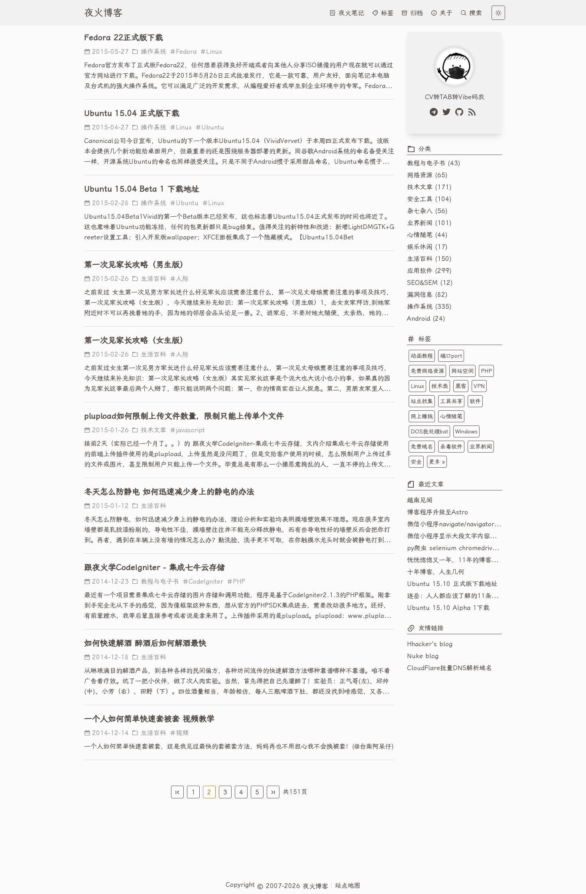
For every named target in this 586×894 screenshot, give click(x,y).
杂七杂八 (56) (427, 211)
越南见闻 (420, 500)
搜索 (474, 13)
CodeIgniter (206, 581)
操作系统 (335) (429, 306)
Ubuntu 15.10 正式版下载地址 (452, 584)
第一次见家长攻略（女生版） (136, 340)
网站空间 (462, 371)
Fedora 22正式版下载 (123, 37)
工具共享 (451, 401)
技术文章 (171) (429, 187)
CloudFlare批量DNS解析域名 (449, 668)
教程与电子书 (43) (433, 163)
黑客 (460, 386)
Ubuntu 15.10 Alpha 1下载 (448, 608)
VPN (479, 386)
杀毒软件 (451, 446)
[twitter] (448, 112)
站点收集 (422, 401)
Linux (214, 51)
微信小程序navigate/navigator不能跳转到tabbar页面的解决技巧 (454, 524)
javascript (190, 430)
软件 (475, 401)
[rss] (473, 112)
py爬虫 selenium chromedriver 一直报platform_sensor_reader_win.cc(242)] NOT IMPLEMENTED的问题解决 (454, 548)
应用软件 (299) (429, 270)
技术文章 (152, 430)
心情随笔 (451, 416)
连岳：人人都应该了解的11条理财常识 (454, 596)
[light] (498, 13)
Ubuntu (212, 127)
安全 (416, 462)
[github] (460, 112)
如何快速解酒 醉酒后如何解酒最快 (145, 643)
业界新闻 (481, 446)
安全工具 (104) (429, 199)
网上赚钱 (422, 416)
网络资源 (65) (427, 175)
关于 (444, 13)
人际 (182, 278)
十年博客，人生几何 (435, 572)
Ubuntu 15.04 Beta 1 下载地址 (141, 189)
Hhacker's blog (429, 644)
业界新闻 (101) (429, 223)
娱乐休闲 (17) (427, 247)
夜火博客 (103, 12)
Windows (466, 431)
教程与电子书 (158, 581)
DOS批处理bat (429, 431)
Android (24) (426, 318)
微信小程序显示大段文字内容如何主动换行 (454, 536)
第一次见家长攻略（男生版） (136, 264)
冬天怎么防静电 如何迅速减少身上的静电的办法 (169, 491)
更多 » (437, 462)
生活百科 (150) (429, 259)
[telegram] (435, 112)
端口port (451, 356)
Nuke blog (423, 656)
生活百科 (152, 278)
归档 (415, 13)
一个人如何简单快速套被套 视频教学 (149, 718)
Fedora (186, 51)
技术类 (439, 386)
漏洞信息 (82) (427, 294)
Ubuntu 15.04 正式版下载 (131, 113)
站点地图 (347, 885)
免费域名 (422, 446)
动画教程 (422, 356)
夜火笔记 (350, 13)
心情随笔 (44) (427, 235)
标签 (385, 13)
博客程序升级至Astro (437, 512)
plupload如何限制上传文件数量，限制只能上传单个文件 (184, 416)
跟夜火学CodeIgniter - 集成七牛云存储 (154, 567)
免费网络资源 (427, 371)
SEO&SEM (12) (430, 282)
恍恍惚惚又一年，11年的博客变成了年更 (454, 560)
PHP (239, 581)
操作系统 (152, 51)
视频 (182, 733)
